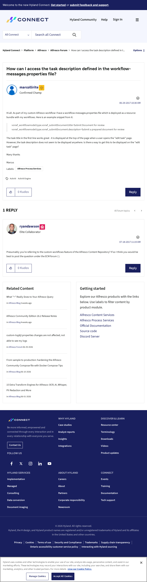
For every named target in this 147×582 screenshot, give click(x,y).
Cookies (29, 542)
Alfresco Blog (14, 303)
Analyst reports (66, 432)
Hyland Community (83, 19)
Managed (12, 486)
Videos (104, 446)
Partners (62, 493)
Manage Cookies (37, 576)
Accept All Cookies (62, 576)
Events (104, 479)
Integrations (65, 446)
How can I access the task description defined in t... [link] (98, 50)
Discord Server (89, 336)
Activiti (13, 178)
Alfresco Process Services (29, 168)
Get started (58, 5)
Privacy (18, 542)
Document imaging (17, 507)
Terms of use (44, 542)
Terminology (108, 432)
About (61, 486)
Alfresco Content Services (97, 315)
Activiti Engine (24, 178)
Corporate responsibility (71, 500)
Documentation (109, 493)
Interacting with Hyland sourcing (99, 547)
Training (105, 486)
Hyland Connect (11, 50)
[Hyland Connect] (27, 20)
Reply (133, 192)
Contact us (15, 445)
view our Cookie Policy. (80, 569)
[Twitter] (21, 463)
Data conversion (16, 500)
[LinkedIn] (40, 463)
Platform (29, 50)
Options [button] (137, 50)
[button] (11, 192)
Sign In (117, 19)
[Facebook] (11, 463)
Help (104, 19)
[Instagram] (30, 463)
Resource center (109, 425)
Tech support (108, 500)
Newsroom (64, 507)
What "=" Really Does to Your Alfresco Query (29, 297)
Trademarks (91, 542)
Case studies (65, 425)
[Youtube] (49, 463)
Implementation (16, 479)
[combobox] (56, 34)
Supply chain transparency (115, 542)
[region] (73, 569)
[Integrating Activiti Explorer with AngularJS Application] (141, 210)
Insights (62, 439)
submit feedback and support (89, 5)
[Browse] (137, 19)
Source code (88, 331)
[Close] (141, 563)
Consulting (13, 493)
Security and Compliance (68, 542)
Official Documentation (95, 325)
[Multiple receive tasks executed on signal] (135, 210)
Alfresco (42, 50)
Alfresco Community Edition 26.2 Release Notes (31, 316)
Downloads (107, 439)
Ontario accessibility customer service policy (54, 547)
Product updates (110, 453)
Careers (62, 479)
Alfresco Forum (58, 50)
